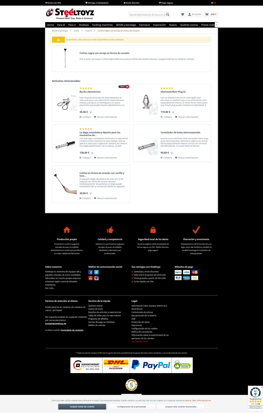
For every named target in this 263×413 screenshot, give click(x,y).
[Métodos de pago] (195, 275)
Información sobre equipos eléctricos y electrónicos (149, 307)
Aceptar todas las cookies (82, 406)
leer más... (50, 288)
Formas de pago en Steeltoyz (101, 322)
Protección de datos (141, 322)
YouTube (90, 278)
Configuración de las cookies (145, 328)
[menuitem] (149, 14)
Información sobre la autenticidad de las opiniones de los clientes (150, 337)
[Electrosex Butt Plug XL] (146, 103)
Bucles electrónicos (90, 91)
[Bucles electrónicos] (65, 103)
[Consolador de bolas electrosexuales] (146, 143)
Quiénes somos (95, 305)
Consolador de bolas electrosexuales (180, 132)
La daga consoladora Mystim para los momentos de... (100, 134)
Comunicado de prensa (142, 312)
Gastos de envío (95, 309)
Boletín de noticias (96, 325)
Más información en (201, 400)
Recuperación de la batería (144, 315)
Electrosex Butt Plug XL (173, 91)
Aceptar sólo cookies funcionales (180, 406)
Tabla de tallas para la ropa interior (104, 315)
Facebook (90, 272)
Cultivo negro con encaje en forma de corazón (104, 53)
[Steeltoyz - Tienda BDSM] (74, 15)
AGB (133, 318)
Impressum (137, 325)
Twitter (96, 272)
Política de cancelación (142, 331)
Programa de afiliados (98, 318)
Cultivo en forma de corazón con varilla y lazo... (102, 174)
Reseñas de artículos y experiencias (104, 312)
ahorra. (188, 400)
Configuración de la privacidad (131, 406)
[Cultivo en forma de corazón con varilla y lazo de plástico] (65, 184)
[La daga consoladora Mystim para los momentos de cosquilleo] (65, 143)
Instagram (96, 278)
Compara (86, 117)
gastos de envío (114, 353)
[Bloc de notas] (183, 14)
